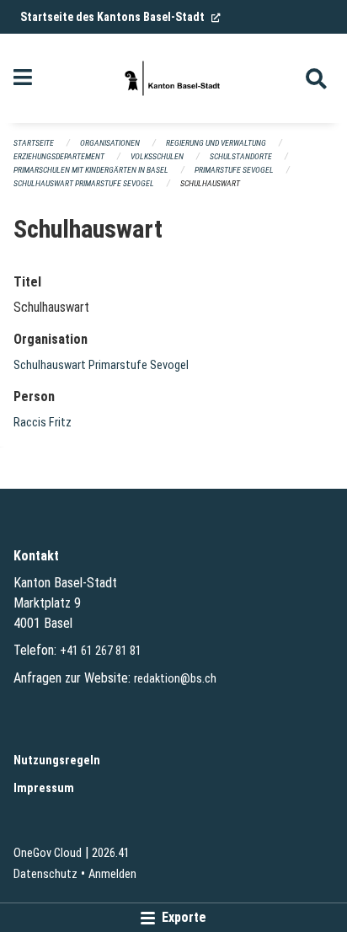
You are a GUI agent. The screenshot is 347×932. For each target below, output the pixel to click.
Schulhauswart (210, 183)
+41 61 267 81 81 (100, 651)
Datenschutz (45, 874)
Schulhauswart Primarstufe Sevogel (83, 183)
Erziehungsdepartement (58, 156)
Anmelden (112, 874)
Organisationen (110, 142)
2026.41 (111, 853)
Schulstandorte (241, 156)
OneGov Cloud (47, 853)
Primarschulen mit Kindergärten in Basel (90, 169)
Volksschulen (157, 156)
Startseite (33, 142)
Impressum (43, 788)
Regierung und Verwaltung (216, 142)
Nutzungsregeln (56, 760)
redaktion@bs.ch (175, 679)
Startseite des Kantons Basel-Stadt (120, 17)
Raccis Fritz (42, 422)
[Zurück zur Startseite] (173, 78)
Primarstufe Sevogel (234, 169)
